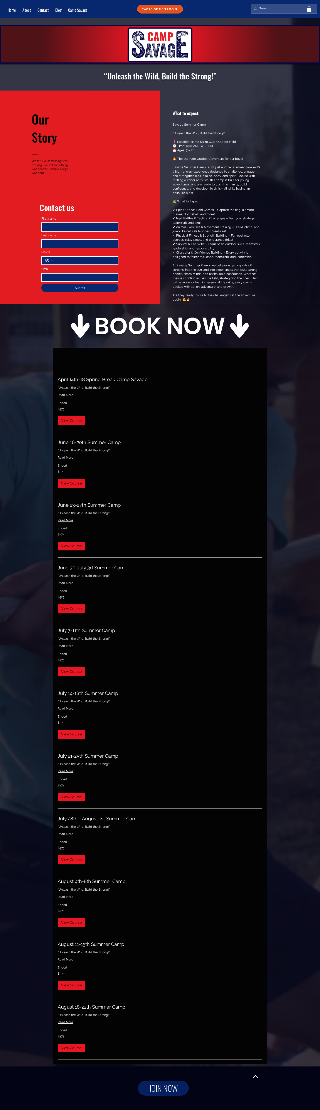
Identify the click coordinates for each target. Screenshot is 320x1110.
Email (45, 269)
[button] (309, 9)
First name (48, 218)
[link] (160, 379)
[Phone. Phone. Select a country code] (49, 260)
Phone (45, 252)
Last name (48, 235)
